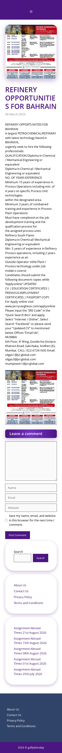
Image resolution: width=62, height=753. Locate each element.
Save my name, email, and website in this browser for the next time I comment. (32, 520)
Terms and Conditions (28, 603)
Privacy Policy (23, 597)
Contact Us (21, 591)
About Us (20, 585)
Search (18, 552)
